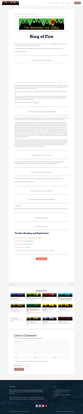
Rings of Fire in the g (45, 44)
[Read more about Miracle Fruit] (18, 295)
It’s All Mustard (62, 309)
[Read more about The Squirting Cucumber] (33, 295)
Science (17, 299)
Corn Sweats (14, 318)
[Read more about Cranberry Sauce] (65, 318)
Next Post (72, 284)
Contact (68, 2)
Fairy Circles (14, 309)
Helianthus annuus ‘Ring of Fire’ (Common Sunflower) (26, 237)
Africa (12, 311)
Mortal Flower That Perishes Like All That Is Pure (33, 310)
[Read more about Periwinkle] (49, 318)
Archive (57, 2)
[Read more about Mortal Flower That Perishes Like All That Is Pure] (33, 305)
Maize (44, 298)
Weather (18, 319)
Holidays (39, 312)
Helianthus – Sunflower (20, 247)
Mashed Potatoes (31, 322)
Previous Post (12, 284)
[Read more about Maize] (49, 295)
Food (27, 324)
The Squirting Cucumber (33, 298)
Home (48, 2)
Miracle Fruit (14, 298)
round (50, 44)
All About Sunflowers (19, 244)
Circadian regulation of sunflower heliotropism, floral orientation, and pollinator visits (32, 250)
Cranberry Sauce (62, 322)
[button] (72, 2)
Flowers (18, 14)
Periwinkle (45, 322)
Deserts (21, 310)
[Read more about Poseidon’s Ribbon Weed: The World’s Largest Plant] (65, 295)
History (70, 323)
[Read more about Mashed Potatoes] (33, 318)
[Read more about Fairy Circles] (18, 305)
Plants (15, 14)
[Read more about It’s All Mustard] (65, 305)
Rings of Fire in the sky (26, 44)
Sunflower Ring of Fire (19, 241)
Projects (62, 2)
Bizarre (18, 311)
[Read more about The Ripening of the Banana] (49, 305)
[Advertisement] (41, 73)
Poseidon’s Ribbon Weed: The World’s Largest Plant (65, 299)
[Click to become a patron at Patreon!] (41, 258)
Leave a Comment (32, 14)
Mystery (15, 311)
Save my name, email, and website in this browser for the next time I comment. (32, 361)
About (52, 2)
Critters (51, 323)
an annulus (61, 178)
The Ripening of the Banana (47, 309)
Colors (43, 324)
